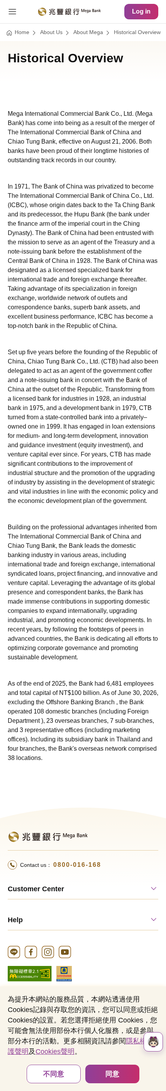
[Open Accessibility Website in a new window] (30, 973)
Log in (141, 11)
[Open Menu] (12, 11)
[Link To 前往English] (48, 836)
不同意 (53, 1074)
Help (15, 920)
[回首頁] (69, 11)
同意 (112, 1074)
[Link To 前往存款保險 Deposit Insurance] (64, 973)
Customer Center (36, 889)
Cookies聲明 (55, 1051)
